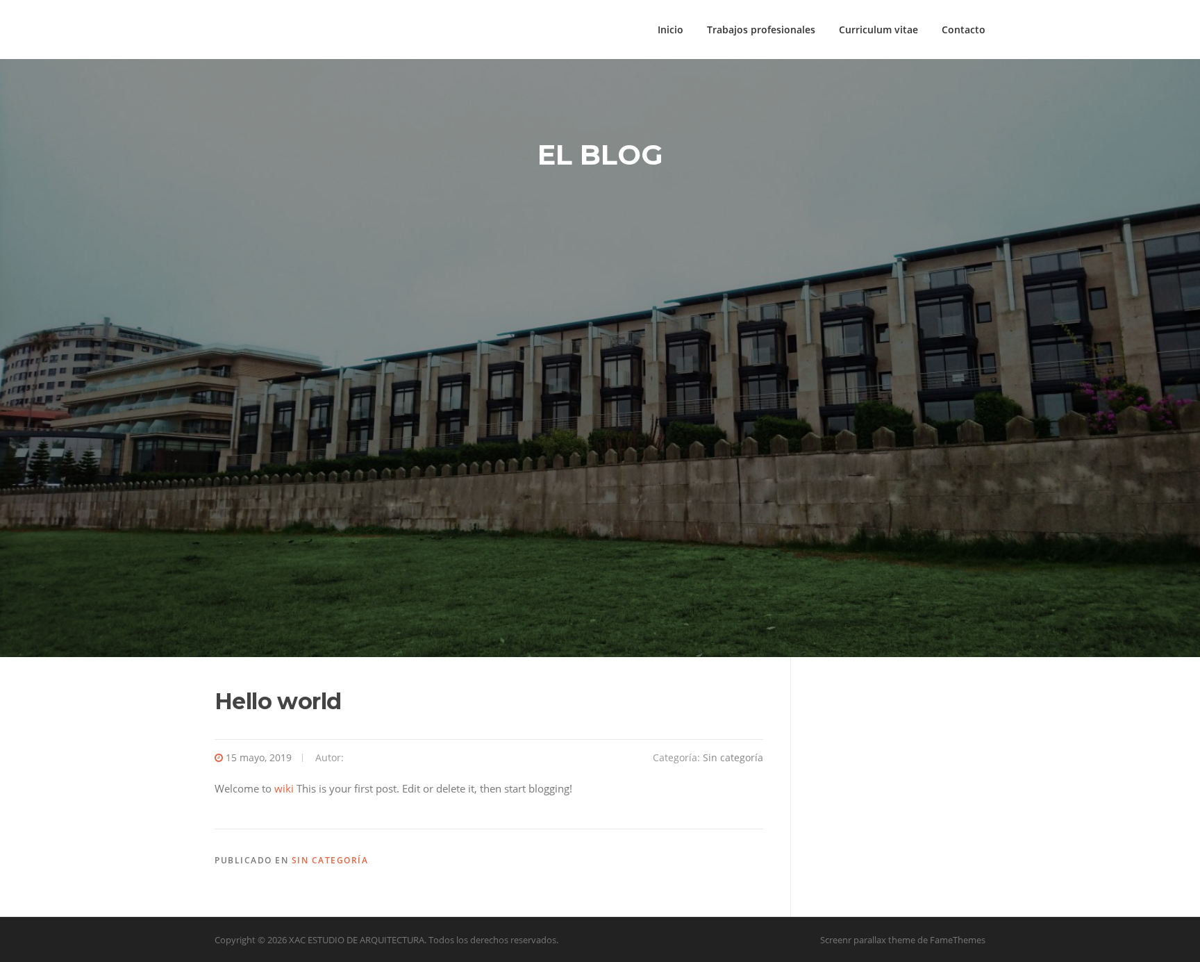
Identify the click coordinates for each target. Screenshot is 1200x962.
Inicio (670, 29)
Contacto (963, 29)
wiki (284, 788)
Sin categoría (733, 757)
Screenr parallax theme (867, 940)
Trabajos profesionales (761, 29)
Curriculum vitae (878, 29)
